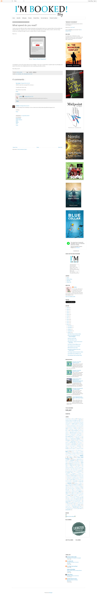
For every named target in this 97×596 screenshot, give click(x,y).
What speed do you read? (73, 347)
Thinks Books (70, 574)
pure (73, 489)
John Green (72, 474)
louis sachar (80, 479)
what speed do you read (77, 506)
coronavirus (68, 444)
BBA (66, 430)
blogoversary (73, 434)
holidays (71, 466)
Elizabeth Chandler (80, 448)
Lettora (20, 96)
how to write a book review (72, 469)
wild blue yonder (76, 507)
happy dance (77, 463)
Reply (17, 91)
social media (73, 497)
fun (71, 457)
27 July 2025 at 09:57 (25, 115)
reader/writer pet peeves (74, 494)
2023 (68, 307)
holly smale (78, 466)
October (69, 329)
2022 (68, 309)
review (69, 495)
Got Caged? (77, 461)
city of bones (74, 443)
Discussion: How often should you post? (76, 362)
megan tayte (81, 481)
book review (72, 437)
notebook (80, 484)
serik (17, 123)
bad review (72, 429)
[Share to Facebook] (34, 72)
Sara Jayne (18, 83)
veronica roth (68, 506)
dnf (72, 447)
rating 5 (77, 492)
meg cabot (75, 481)
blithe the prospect (73, 432)
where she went (68, 507)
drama (76, 447)
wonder (82, 507)
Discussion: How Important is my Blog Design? (77, 389)
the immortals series (76, 501)
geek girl (67, 460)
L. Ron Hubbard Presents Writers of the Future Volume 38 (77, 397)
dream (80, 447)
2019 (68, 314)
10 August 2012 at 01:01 (24, 105)
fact (67, 451)
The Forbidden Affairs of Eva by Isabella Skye (73, 500)
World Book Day (70, 508)
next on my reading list (73, 484)
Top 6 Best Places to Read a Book (74, 334)
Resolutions (81, 494)
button (79, 441)
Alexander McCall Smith (71, 425)
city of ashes (68, 443)
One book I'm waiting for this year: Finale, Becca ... (74, 350)
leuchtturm (69, 478)
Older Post (60, 147)
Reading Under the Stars (72, 578)
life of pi (82, 478)
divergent (67, 447)
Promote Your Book (53, 18)
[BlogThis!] (31, 72)
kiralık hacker (18, 118)
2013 (68, 322)
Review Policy (36, 18)
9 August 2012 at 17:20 (28, 96)
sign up (80, 495)
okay (71, 485)
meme (69, 483)
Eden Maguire (72, 448)
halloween (71, 463)
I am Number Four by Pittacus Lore (74, 353)
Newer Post (15, 147)
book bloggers (79, 435)
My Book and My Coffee (72, 556)
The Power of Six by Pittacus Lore (74, 344)
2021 (68, 311)
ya (75, 508)
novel (67, 485)
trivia (79, 504)
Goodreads (71, 461)
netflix (81, 483)
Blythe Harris (79, 434)
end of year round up (70, 450)
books (73, 440)
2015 (68, 319)
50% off (80, 419)
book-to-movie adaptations (76, 438)
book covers (77, 436)
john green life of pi (80, 474)
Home (13, 18)
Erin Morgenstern (79, 450)
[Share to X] (32, 72)
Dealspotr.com (76, 250)
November (70, 327)
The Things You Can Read (72, 566)
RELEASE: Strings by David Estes (73, 575)
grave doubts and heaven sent (74, 462)
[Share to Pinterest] (35, 72)
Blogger (50, 592)
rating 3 (67, 492)
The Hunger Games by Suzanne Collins (75, 351)
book (67, 435)
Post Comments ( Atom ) (22, 149)
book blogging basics (69, 436)
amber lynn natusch (80, 425)
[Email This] (29, 72)
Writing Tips (69, 282)
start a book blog (80, 497)
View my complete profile (70, 296)
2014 (68, 321)
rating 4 (72, 492)
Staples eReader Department (39, 59)
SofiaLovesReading (71, 569)
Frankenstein (75, 455)
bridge (77, 440)
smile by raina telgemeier (74, 496)
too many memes (80, 503)
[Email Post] (27, 72)
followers (69, 455)
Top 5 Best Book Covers (72, 339)
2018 (68, 316)
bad (79, 428)
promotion (78, 488)
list (68, 479)
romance (75, 495)
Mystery (76, 483)
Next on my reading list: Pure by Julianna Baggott (74, 336)
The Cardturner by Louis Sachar (74, 346)
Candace (17, 105)
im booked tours (69, 472)
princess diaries (72, 488)
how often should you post (75, 468)
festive (67, 454)
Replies (18, 94)
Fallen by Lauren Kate (72, 338)
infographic (74, 473)
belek (17, 121)
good (77, 460)
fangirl (77, 451)
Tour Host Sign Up (44, 18)
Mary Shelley (75, 480)
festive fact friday (73, 454)
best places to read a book (75, 431)
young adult (68, 509)
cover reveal (73, 444)
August (69, 332)
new (66, 484)
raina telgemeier (79, 490)
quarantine (67, 490)
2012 (68, 324)
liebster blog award (76, 478)
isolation (67, 474)
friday (81, 455)
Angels (67, 428)
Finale (82, 454)
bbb (69, 430)
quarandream (79, 489)
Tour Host (72, 27)
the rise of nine (70, 503)
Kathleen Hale (81, 475)
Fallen (73, 451)
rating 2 (80, 491)
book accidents (72, 435)
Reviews (30, 18)
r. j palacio (73, 490)
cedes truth (80, 442)
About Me (18, 18)
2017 (68, 317)
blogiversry (67, 434)
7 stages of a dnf (74, 423)
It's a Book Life (70, 561)
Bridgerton (81, 440)
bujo (68, 441)
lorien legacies (73, 479)
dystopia (67, 448)
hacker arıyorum (19, 119)
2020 (68, 312)
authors (75, 428)
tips (75, 503)
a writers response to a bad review (77, 424)
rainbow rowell (68, 491)
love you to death (69, 480)
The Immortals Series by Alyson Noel (75, 355)
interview (80, 473)
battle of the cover (78, 429)
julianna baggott (74, 475)
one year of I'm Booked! (78, 485)
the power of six (80, 502)
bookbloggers (68, 440)
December (70, 325)
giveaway (72, 460)
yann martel (79, 508)
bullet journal (73, 441)
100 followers (68, 418)
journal (68, 475)
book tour (78, 437)
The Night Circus (73, 502)
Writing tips (24, 18)
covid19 (78, 444)
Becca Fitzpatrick (75, 430)
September (70, 330)
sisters (67, 496)
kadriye (17, 122)
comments (80, 443)
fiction (78, 454)
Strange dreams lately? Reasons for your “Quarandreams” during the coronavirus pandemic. (77, 380)
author (71, 428)
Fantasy (81, 451)
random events (74, 491)
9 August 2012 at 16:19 (25, 83)
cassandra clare (73, 442)
